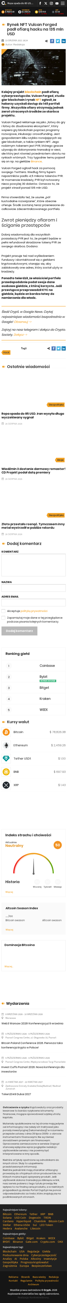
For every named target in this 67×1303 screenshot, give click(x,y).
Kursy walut (18, 721)
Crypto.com (47, 1241)
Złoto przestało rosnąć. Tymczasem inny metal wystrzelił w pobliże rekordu (33, 526)
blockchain (33, 92)
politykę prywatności (34, 611)
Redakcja (19, 44)
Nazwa (6, 582)
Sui (35, 1225)
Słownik (25, 1277)
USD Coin (20, 1217)
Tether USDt (22, 758)
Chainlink (40, 1221)
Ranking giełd (18, 653)
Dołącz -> (20, 335)
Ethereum (25, 10)
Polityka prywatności (46, 1280)
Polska (24, 1258)
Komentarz (10, 552)
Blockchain (10, 1251)
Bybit (43, 676)
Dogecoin (35, 1217)
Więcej (9, 892)
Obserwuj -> (22, 322)
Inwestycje (50, 1258)
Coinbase (47, 665)
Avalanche (21, 1228)
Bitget (44, 687)
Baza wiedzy (39, 1277)
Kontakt (13, 1280)
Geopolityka (56, 404)
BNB (40, 10)
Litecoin (35, 1228)
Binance (36, 161)
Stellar (7, 1225)
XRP (56, 10)
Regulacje (33, 1251)
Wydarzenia (17, 1003)
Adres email (10, 596)
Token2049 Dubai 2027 (16, 1094)
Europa (24, 1266)
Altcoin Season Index (22, 908)
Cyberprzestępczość (43, 1255)
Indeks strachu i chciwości (28, 835)
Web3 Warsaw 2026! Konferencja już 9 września (32, 1023)
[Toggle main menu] (63, 3)
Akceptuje (27, 611)
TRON (47, 1217)
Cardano (8, 1221)
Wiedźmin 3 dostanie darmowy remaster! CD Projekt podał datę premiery (33, 471)
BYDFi (6, 1241)
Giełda (46, 1251)
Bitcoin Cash (56, 1221)
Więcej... (8, 966)
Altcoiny (36, 1258)
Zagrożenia (10, 1266)
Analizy (7, 1258)
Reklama (13, 1277)
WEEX (44, 709)
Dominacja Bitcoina (19, 945)
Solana (7, 1217)
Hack (6, 352)
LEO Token (46, 1225)
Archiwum (33, 1284)
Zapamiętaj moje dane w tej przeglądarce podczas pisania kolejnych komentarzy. (35, 620)
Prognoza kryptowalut (34, 1262)
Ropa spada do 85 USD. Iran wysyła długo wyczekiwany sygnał (21, 3)
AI (16, 1258)
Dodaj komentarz (19, 631)
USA (22, 1251)
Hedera (7, 1228)
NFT (38, 100)
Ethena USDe (22, 1225)
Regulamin (26, 1280)
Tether (33, 1214)
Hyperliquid (23, 1221)
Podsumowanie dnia (15, 1255)
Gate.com (32, 1241)
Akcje (60, 460)
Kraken (45, 698)
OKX (60, 1241)
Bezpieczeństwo (42, 1266)
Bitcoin (8, 10)
